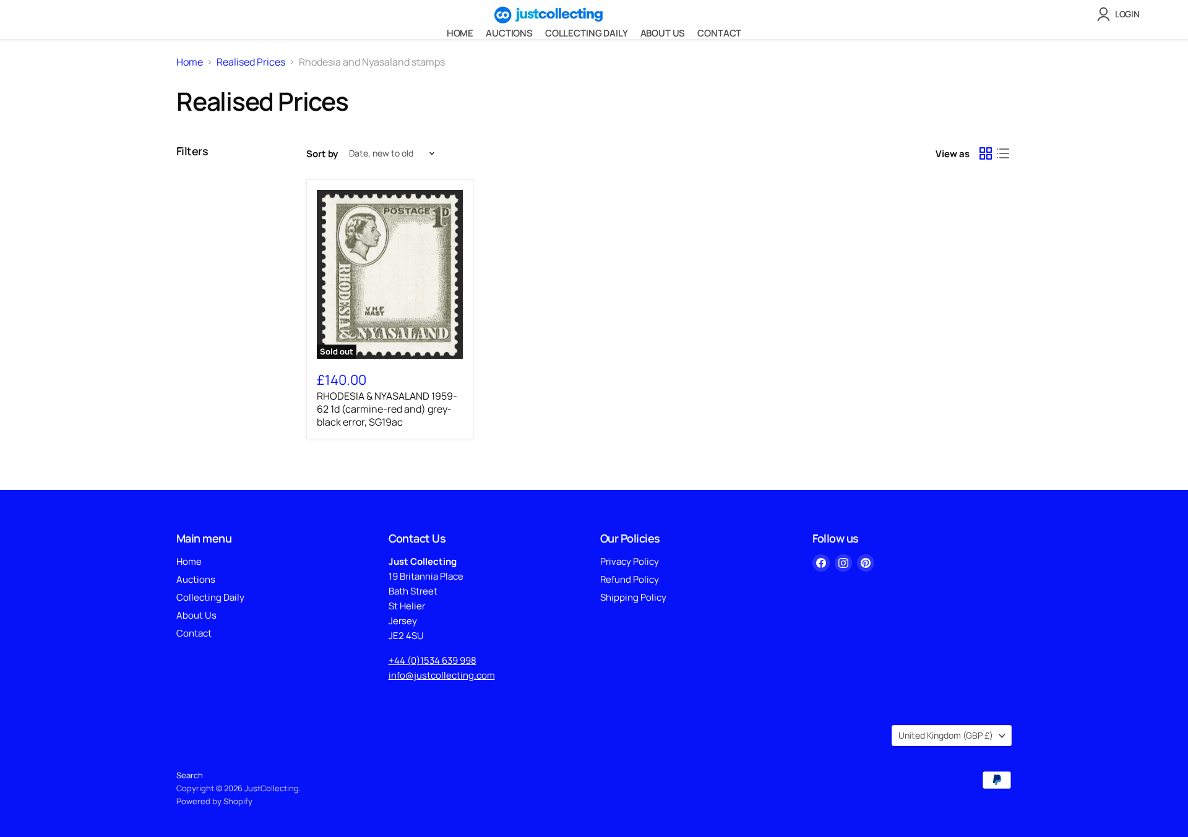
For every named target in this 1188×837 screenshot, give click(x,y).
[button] (1121, 14)
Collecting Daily (586, 33)
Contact (719, 33)
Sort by (322, 153)
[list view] (1003, 153)
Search (189, 775)
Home (460, 33)
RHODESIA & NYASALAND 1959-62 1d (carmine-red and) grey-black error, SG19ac (387, 409)
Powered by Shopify (214, 801)
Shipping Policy (633, 597)
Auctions (509, 33)
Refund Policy (629, 579)
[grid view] (985, 153)
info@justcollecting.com (442, 675)
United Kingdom (945, 735)
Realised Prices (251, 61)
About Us (663, 33)
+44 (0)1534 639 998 (432, 660)
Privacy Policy (629, 561)
